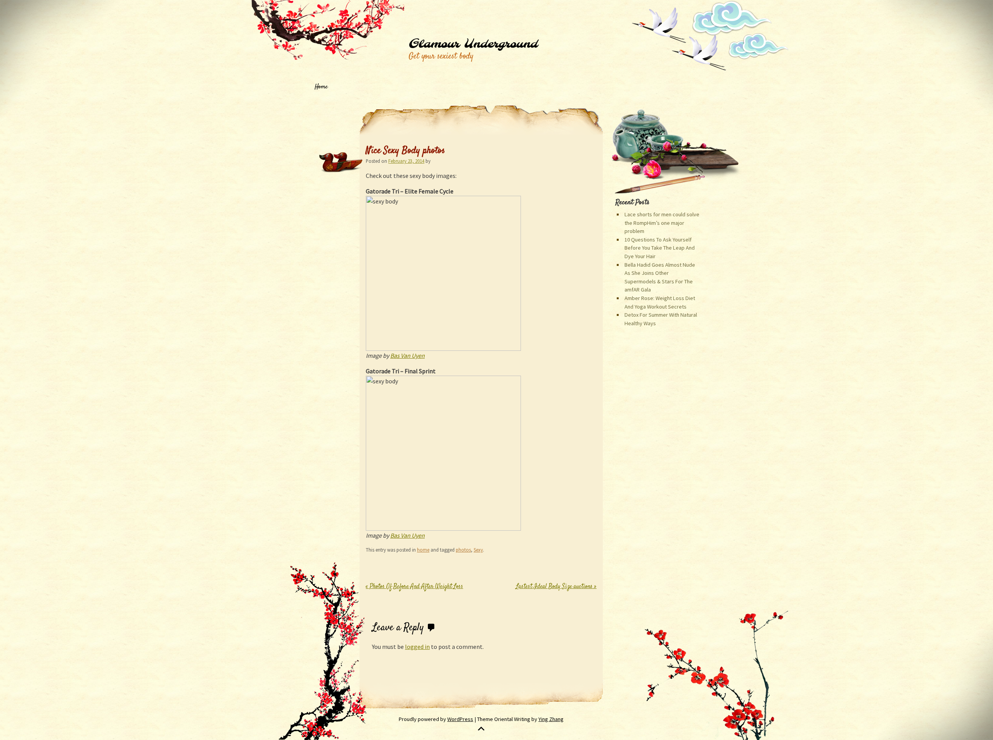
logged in (417, 646)
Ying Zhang (551, 719)
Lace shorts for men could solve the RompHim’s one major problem (662, 223)
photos (463, 550)
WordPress (460, 719)
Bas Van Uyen (407, 355)
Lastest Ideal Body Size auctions (556, 586)
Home (321, 87)
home (423, 550)
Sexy (478, 550)
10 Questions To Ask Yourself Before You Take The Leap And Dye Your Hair (660, 248)
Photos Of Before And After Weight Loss (414, 586)
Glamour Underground (473, 44)
